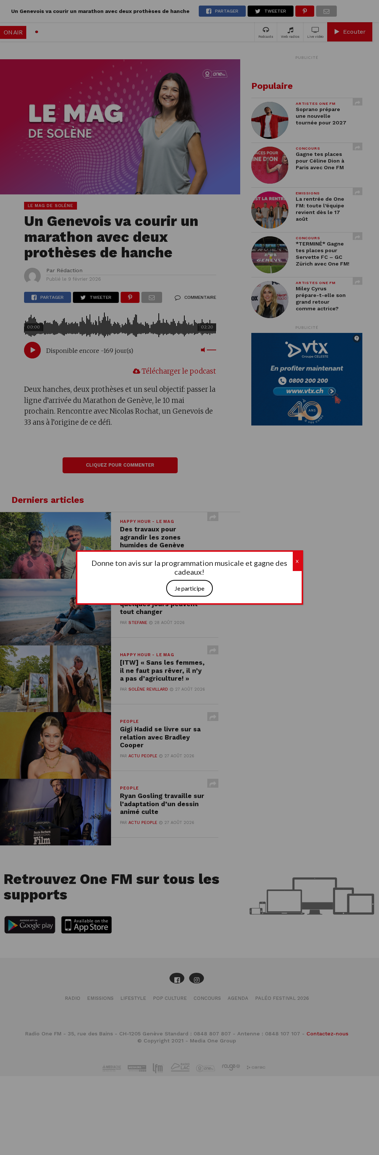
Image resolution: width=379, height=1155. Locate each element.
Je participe (189, 588)
